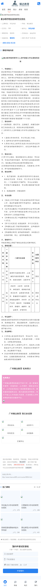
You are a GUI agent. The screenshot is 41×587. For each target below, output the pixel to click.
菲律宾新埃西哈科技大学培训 (9, 528)
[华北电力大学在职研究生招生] (10, 497)
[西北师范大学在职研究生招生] (30, 519)
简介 (15, 9)
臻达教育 (23, 462)
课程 (9, 9)
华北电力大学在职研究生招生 (9, 506)
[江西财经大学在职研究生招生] (30, 497)
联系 (26, 9)
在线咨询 (28, 468)
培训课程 (13, 539)
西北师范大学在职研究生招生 (29, 528)
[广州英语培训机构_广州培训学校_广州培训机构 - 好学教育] (2, 3)
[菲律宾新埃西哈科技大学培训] (10, 519)
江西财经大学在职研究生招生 (29, 506)
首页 (3, 9)
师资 (20, 9)
